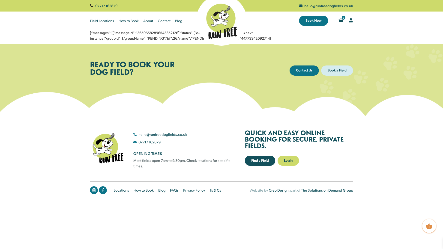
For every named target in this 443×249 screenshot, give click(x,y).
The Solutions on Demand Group (327, 190)
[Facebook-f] (103, 190)
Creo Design (279, 190)
